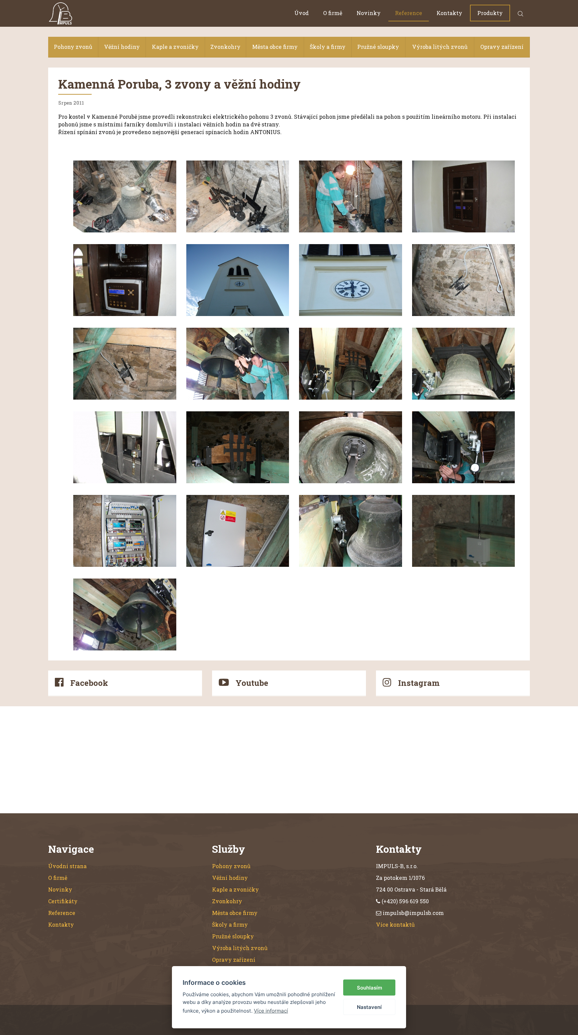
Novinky (369, 12)
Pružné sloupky (378, 46)
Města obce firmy (275, 46)
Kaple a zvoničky (175, 46)
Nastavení (369, 1007)
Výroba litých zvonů (440, 46)
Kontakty (449, 12)
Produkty (490, 12)
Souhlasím (369, 988)
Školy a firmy (328, 46)
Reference (408, 12)
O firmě (332, 12)
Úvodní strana (67, 865)
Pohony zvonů (73, 46)
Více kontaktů (395, 924)
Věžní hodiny (122, 46)
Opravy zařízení (501, 46)
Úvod (301, 12)
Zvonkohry (225, 46)
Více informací (271, 1011)
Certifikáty (63, 901)
